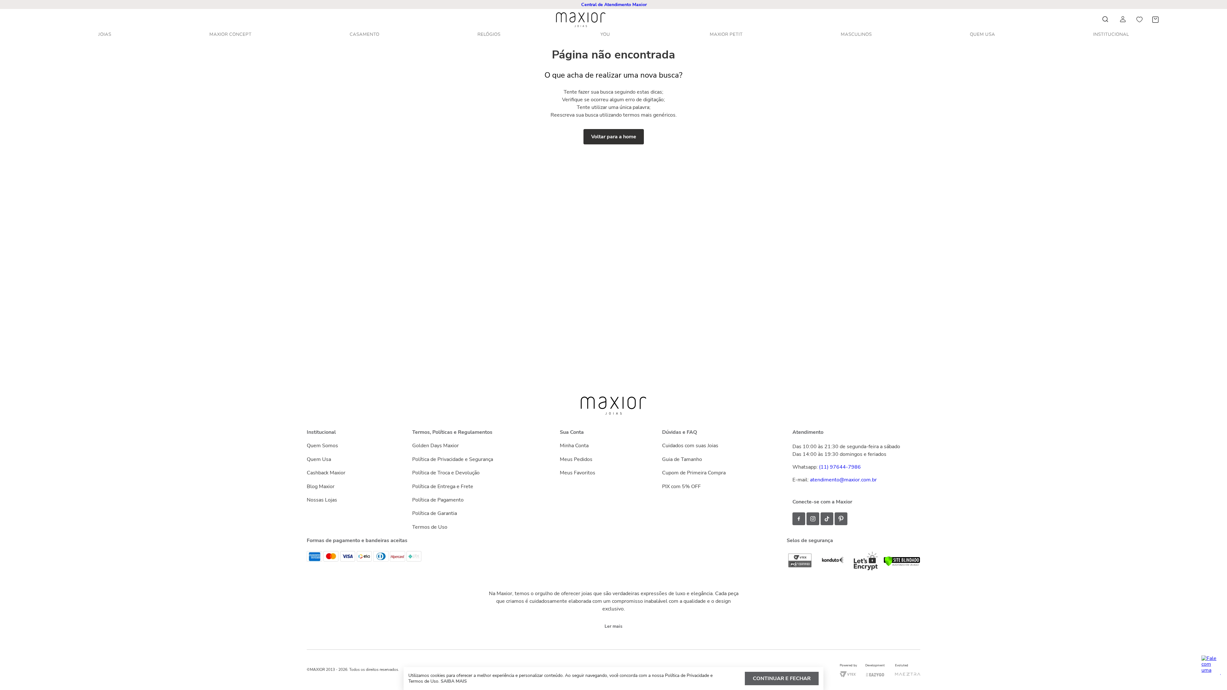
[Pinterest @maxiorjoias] (841, 518)
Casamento (364, 34)
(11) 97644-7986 (840, 467)
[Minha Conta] (1123, 19)
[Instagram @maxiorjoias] (812, 518)
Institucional (1111, 34)
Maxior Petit (726, 34)
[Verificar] (902, 564)
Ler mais (613, 626)
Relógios (488, 34)
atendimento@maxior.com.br (843, 479)
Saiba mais (454, 681)
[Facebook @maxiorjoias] (798, 518)
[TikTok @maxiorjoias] (827, 518)
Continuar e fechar (782, 678)
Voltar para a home (613, 136)
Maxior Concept (230, 34)
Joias (104, 34)
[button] (614, 4)
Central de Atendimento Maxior (614, 5)
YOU (605, 34)
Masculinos (856, 34)
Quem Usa (982, 34)
